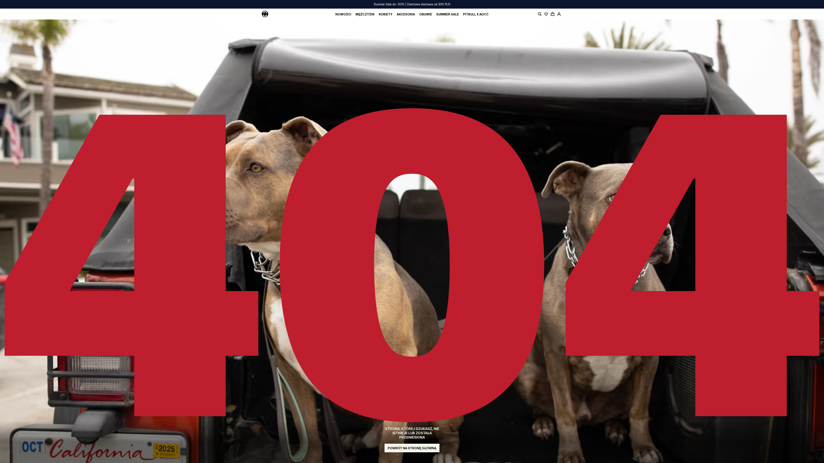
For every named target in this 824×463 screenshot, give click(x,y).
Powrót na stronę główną (412, 448)
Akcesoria (406, 14)
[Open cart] (552, 14)
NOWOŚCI (343, 14)
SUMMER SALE (447, 14)
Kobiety (385, 14)
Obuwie (425, 14)
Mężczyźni (365, 14)
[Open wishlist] (546, 14)
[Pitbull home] (265, 14)
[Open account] (559, 14)
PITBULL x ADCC (476, 14)
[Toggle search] (539, 14)
